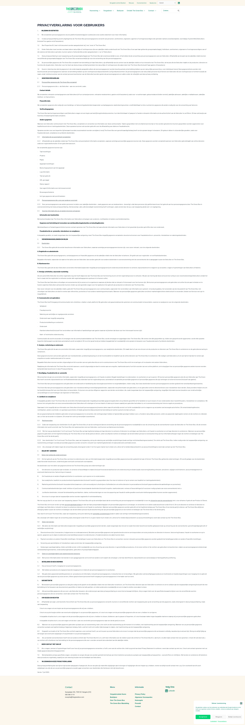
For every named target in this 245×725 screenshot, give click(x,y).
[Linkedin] (179, 3)
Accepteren (203, 717)
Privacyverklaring (222, 721)
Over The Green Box (117, 700)
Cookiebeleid (213, 721)
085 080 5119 (69, 695)
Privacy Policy (140, 694)
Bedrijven (113, 697)
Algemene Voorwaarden (143, 697)
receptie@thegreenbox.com (74, 697)
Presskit (138, 703)
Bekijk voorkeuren (234, 717)
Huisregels (139, 700)
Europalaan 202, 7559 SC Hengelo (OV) (78, 692)
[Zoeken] (178, 10)
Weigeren (219, 717)
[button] (241, 703)
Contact (138, 706)
